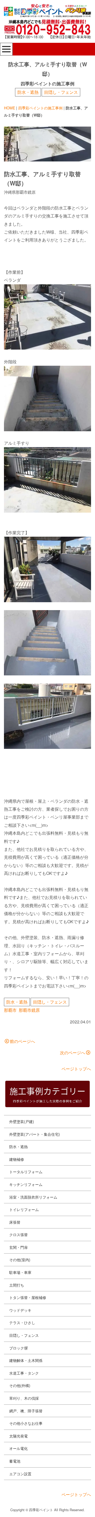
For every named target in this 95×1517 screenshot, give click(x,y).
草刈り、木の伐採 (24, 1398)
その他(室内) (19, 1259)
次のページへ (72, 1053)
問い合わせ (22, 1508)
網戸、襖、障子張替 (25, 1410)
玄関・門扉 (18, 1247)
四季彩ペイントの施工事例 (40, 107)
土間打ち (16, 1285)
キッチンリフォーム (25, 1184)
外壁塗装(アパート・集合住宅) (34, 1134)
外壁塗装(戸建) (21, 1121)
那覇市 (10, 1010)
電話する (71, 1508)
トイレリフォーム (24, 1209)
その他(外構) (19, 1385)
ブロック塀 (18, 1348)
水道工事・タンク (24, 1373)
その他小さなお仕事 (25, 1423)
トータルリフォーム (25, 1171)
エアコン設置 (20, 1473)
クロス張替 (18, 1234)
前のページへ (22, 1041)
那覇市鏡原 (29, 1010)
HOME (9, 107)
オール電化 (18, 1448)
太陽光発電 (18, 1436)
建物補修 (16, 1159)
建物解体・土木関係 (25, 1360)
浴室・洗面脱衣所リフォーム (33, 1197)
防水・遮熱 (28, 92)
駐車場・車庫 (20, 1272)
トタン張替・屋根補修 (27, 1297)
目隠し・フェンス (61, 92)
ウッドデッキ (20, 1310)
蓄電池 (14, 1461)
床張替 (14, 1222)
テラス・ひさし (22, 1322)
